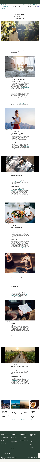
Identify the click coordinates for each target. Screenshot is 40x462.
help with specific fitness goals (19, 181)
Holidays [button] (13, 6)
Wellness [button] (20, 6)
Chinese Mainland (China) (31, 457)
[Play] (20, 164)
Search (24, 4)
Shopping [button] (16, 6)
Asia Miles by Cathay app (22, 103)
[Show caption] (36, 171)
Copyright (2, 457)
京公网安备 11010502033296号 (11, 458)
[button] (37, 40)
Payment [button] (26, 6)
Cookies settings (13, 445)
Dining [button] (23, 6)
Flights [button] (10, 6)
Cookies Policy (5, 460)
